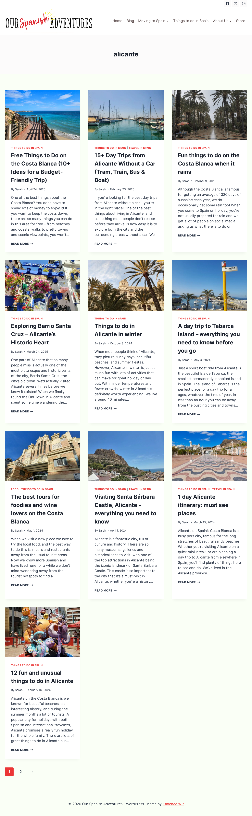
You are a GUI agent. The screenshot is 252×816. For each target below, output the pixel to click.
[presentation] (42, 115)
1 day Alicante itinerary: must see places (203, 505)
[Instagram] (243, 3)
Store (240, 21)
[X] (235, 3)
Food (15, 489)
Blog (130, 21)
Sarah (19, 189)
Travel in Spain (140, 147)
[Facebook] (227, 3)
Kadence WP (173, 804)
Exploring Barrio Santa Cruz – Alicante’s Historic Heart (41, 334)
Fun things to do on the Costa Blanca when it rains (209, 163)
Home (117, 21)
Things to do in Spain (191, 21)
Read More (22, 243)
